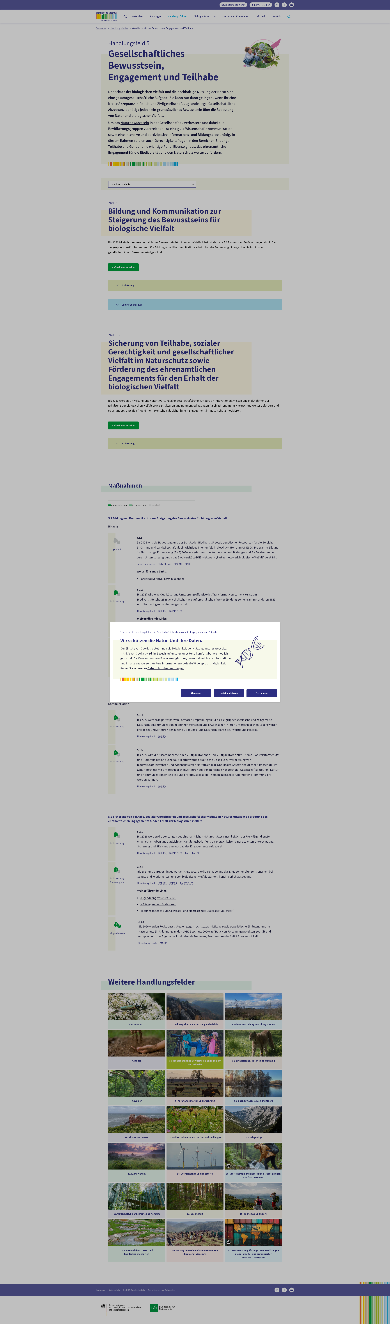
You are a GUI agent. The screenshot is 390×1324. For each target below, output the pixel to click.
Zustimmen (261, 693)
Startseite (125, 632)
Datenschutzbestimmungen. (165, 668)
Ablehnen (196, 693)
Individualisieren (229, 693)
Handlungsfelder (143, 632)
